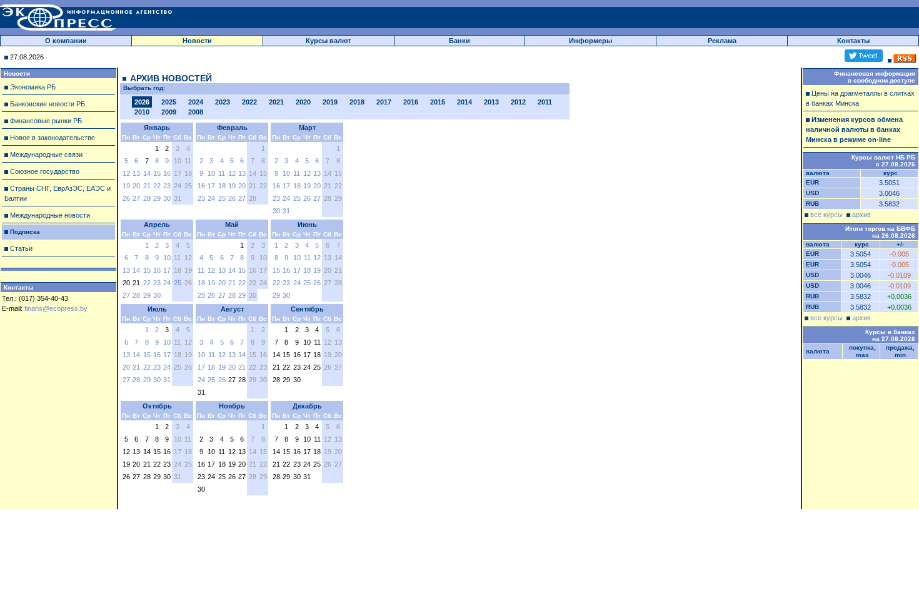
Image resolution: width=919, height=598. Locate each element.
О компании (66, 40)
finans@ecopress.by (56, 308)
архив (861, 214)
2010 (141, 112)
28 (147, 198)
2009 (168, 112)
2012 (518, 102)
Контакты (853, 40)
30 (167, 198)
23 (167, 186)
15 (157, 173)
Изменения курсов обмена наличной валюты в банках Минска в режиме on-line (854, 129)
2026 (141, 102)
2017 (383, 102)
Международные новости (50, 215)
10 (211, 173)
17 (211, 186)
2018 (356, 102)
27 (136, 198)
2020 (303, 102)
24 (211, 198)
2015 (437, 102)
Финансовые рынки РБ (46, 120)
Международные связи (46, 154)
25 (222, 198)
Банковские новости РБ (47, 104)
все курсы (826, 214)
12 (126, 173)
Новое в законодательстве (52, 137)
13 (136, 173)
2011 (545, 102)
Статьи (21, 248)
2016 (410, 102)
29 (157, 198)
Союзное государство (44, 171)
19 (126, 186)
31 (286, 211)
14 (147, 173)
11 (221, 173)
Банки (459, 40)
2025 (168, 102)
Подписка (25, 231)
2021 (276, 102)
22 (157, 186)
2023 (222, 102)
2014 (464, 102)
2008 (195, 112)
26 (126, 198)
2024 (195, 102)
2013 (491, 102)
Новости (197, 40)
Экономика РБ (33, 87)
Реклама (722, 40)
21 (147, 186)
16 (167, 173)
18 (222, 186)
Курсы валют (328, 40)
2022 (249, 102)
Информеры (590, 40)
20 (136, 186)
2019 (330, 102)
